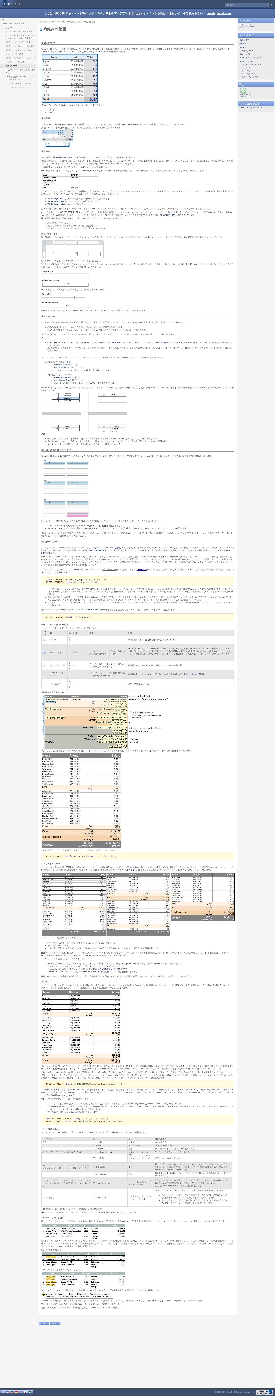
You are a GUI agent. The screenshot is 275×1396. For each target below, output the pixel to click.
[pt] (30, 1392)
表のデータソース (246, 61)
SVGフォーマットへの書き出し (19, 83)
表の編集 (243, 47)
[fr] (3, 1392)
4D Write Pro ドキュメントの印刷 (20, 46)
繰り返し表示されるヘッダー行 (158, 640)
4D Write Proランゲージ (16, 87)
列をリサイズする (248, 51)
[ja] (25, 1392)
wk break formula (82, 1084)
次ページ (54, 1323)
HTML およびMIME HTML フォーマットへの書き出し (21, 78)
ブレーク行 (173, 665)
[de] (12, 1392)
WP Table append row (131, 124)
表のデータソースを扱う (251, 77)
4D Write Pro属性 (167, 215)
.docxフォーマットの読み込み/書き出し (20, 71)
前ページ (43, 1323)
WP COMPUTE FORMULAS (95, 550)
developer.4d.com (219, 13)
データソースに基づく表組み (252, 65)
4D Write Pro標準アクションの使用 (21, 58)
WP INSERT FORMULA (108, 1212)
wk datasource (81, 582)
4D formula (142, 570)
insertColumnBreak (63, 380)
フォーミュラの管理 (14, 54)
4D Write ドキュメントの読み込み (20, 50)
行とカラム (171, 528)
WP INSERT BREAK (63, 365)
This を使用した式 (118, 548)
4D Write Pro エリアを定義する (19, 31)
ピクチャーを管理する (15, 62)
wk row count (80, 856)
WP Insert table (65, 124)
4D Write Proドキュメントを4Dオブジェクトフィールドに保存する (21, 36)
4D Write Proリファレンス (14, 23)
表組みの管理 (244, 40)
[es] (16, 1392)
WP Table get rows (55, 199)
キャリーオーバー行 (56, 444)
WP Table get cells (55, 204)
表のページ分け (126, 976)
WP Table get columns (57, 201)
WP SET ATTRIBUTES (70, 212)
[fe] (21, 1392)
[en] (7, 1392)
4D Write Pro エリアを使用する (19, 42)
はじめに (9, 27)
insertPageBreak (61, 367)
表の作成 (243, 44)
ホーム (4, 19)
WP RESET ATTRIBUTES (88, 610)
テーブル (123, 528)
